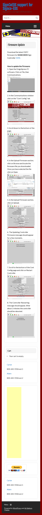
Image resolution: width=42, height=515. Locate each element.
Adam (9, 373)
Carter (9, 365)
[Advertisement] (14, 422)
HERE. (18, 58)
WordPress (17, 508)
